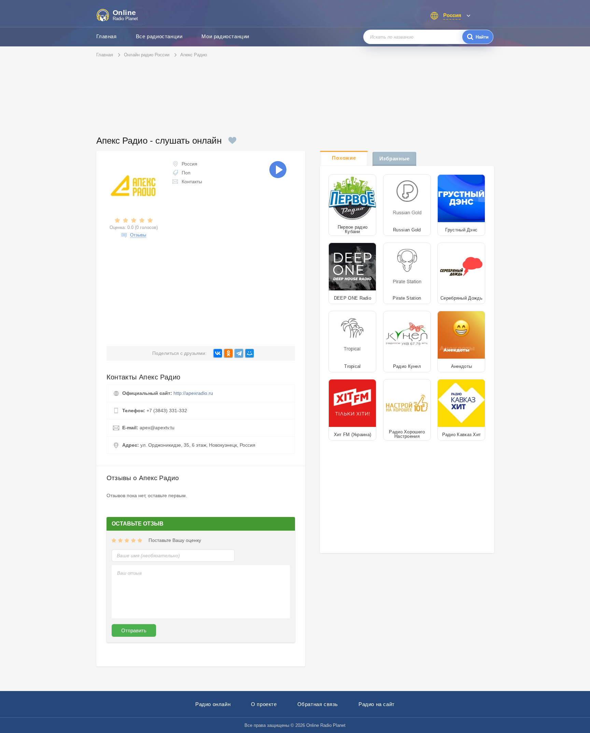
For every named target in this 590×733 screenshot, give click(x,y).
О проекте (264, 704)
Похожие (344, 158)
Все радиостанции (159, 36)
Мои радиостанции (225, 36)
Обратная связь (317, 704)
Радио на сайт (377, 704)
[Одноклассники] (228, 353)
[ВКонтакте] (217, 353)
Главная (106, 36)
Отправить (133, 630)
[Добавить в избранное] (232, 140)
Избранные (394, 158)
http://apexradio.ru (193, 393)
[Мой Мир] (249, 353)
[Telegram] (238, 353)
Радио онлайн (212, 704)
